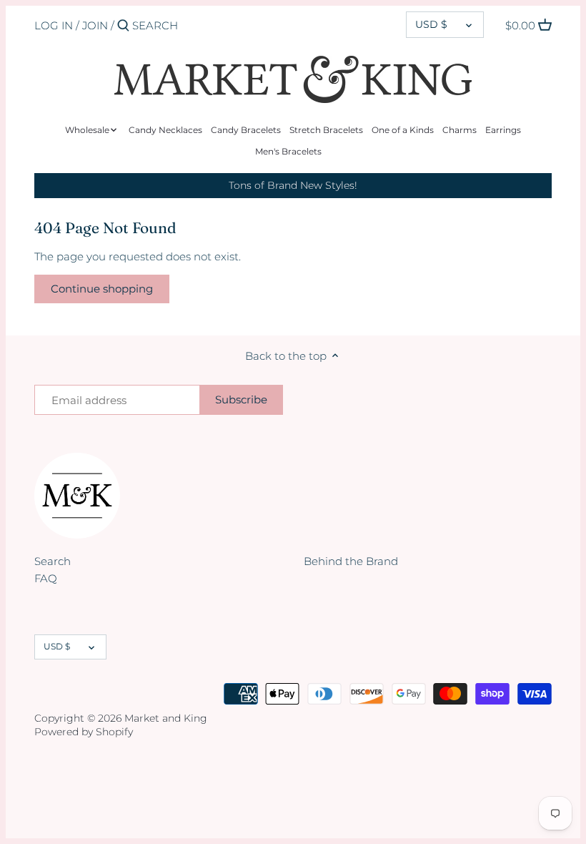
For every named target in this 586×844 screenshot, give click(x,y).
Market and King (165, 718)
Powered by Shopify (83, 731)
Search (52, 561)
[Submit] (123, 26)
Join (95, 25)
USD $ (431, 24)
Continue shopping (102, 288)
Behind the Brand (351, 561)
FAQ (45, 578)
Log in (53, 25)
